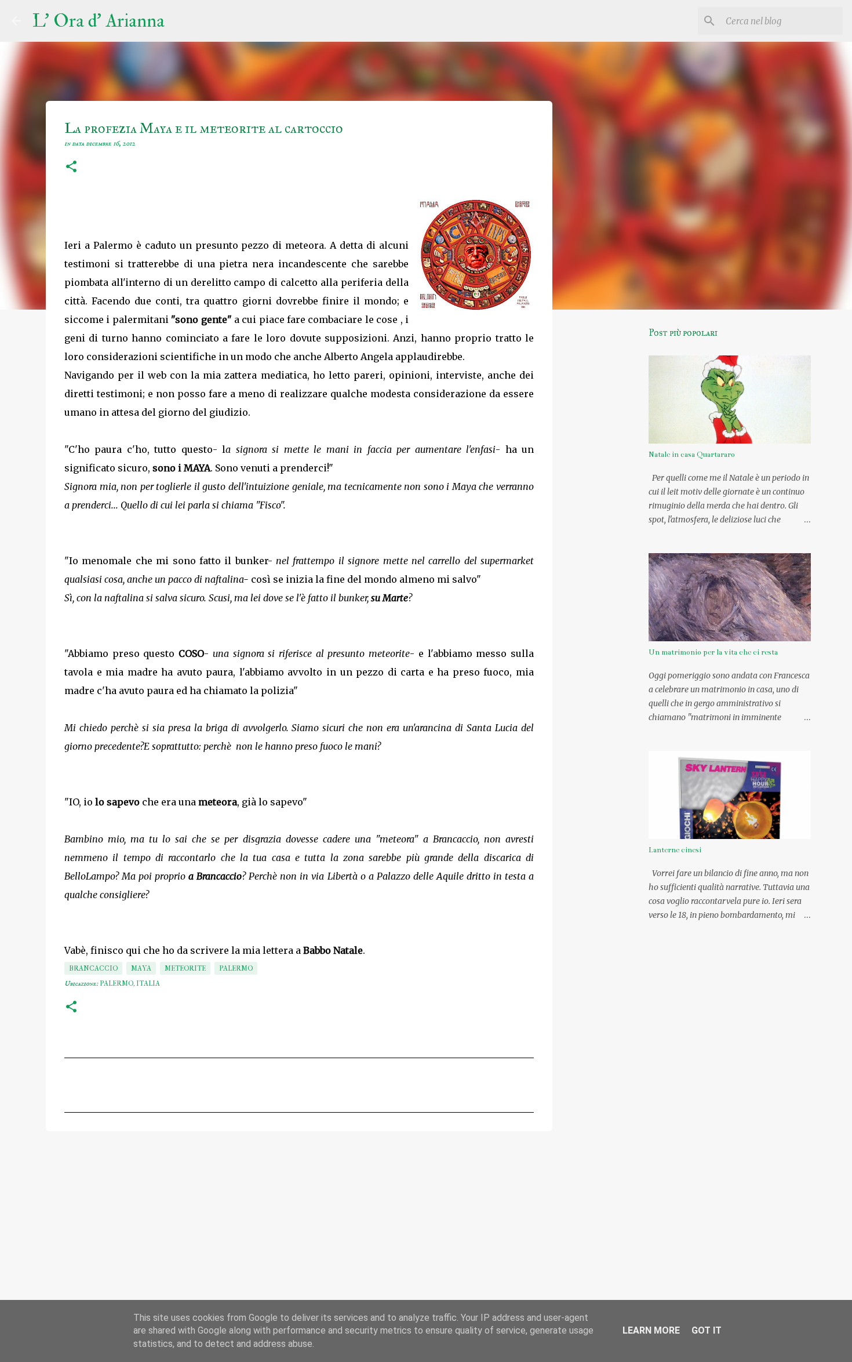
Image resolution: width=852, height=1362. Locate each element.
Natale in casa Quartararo (692, 454)
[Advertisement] (299, 1230)
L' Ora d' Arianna (98, 20)
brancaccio (93, 968)
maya (141, 968)
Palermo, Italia (130, 983)
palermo (236, 968)
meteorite (185, 968)
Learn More (651, 1330)
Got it (706, 1330)
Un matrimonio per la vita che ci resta (713, 652)
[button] (71, 167)
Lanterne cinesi (675, 850)
